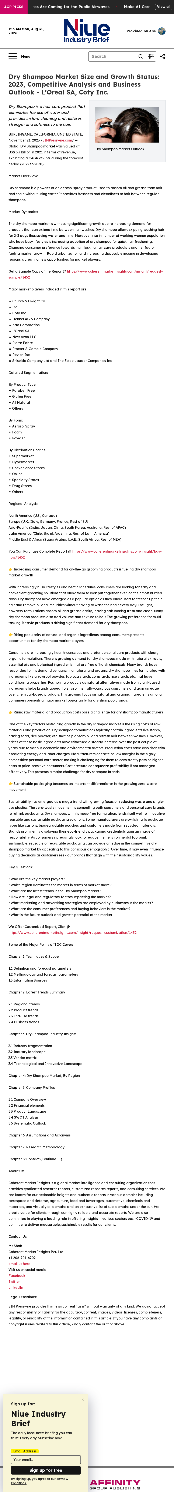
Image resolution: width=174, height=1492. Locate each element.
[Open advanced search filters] (151, 56)
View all (163, 6)
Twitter (14, 1281)
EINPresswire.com (57, 140)
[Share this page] (163, 56)
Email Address (24, 1451)
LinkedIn (15, 1287)
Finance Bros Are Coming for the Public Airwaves (61, 6)
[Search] (141, 56)
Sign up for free (45, 1470)
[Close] (83, 1400)
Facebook (16, 1275)
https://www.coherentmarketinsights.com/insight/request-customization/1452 (72, 932)
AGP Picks (13, 7)
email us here (19, 1264)
